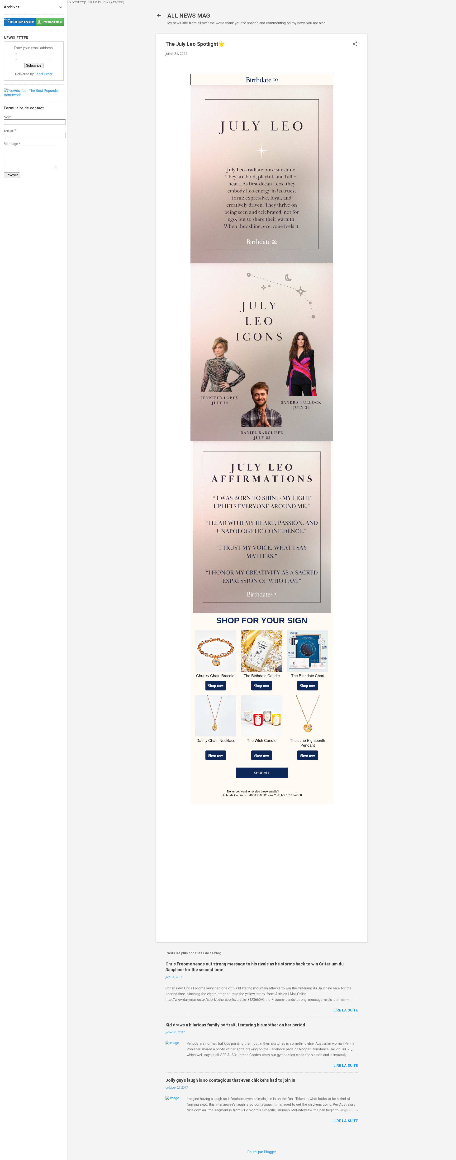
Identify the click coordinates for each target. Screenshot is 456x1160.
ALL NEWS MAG (188, 15)
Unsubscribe (288, 791)
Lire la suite (345, 1010)
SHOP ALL (262, 773)
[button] (355, 44)
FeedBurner (43, 74)
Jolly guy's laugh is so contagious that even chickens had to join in (230, 1080)
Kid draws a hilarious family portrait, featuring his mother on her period (235, 1024)
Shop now (216, 685)
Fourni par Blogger (261, 1152)
